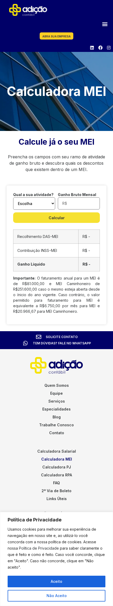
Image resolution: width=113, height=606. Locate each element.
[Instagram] (109, 47)
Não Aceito (57, 595)
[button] (104, 24)
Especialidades (56, 409)
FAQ (56, 483)
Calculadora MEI (56, 459)
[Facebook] (100, 47)
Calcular (57, 218)
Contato (56, 433)
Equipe (56, 393)
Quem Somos (56, 385)
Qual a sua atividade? (33, 194)
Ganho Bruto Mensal (77, 194)
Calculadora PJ (56, 467)
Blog (57, 417)
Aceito (56, 581)
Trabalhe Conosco (56, 425)
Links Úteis (57, 498)
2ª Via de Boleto (56, 490)
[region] (56, 559)
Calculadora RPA (56, 475)
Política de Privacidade (39, 548)
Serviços (56, 401)
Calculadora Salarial (56, 451)
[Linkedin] (92, 47)
